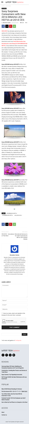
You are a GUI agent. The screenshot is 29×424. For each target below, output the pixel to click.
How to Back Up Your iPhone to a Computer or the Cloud (14, 402)
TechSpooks (18, 340)
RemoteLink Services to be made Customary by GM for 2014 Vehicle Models (21, 236)
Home (3, 6)
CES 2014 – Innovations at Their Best (8, 234)
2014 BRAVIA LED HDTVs (7, 215)
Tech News (8, 6)
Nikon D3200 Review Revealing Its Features (12, 389)
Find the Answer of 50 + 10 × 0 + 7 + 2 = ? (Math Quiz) (14, 391)
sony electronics (18, 215)
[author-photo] (14, 252)
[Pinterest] (10, 26)
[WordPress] (13, 355)
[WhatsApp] (14, 26)
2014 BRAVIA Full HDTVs (12, 213)
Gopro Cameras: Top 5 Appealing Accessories (12, 374)
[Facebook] (3, 26)
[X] (7, 26)
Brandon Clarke (6, 22)
